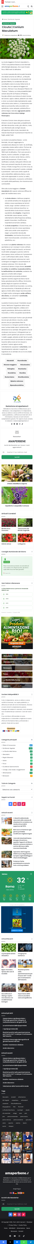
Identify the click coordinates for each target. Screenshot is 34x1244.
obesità (27, 1110)
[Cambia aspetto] (28, 7)
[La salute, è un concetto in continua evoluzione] (17, 12)
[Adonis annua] (9, 538)
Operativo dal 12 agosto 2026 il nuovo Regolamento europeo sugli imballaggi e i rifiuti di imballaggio (22, 855)
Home (5, 19)
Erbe (14, 1106)
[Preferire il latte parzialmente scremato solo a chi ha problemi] (7, 864)
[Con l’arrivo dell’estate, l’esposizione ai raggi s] (17, 1148)
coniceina (22, 369)
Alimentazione (7, 772)
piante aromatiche (18, 1119)
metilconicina (24, 377)
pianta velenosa (17, 381)
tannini (4, 1126)
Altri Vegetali (5, 1100)
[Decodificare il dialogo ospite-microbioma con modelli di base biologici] (9, 988)
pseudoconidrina (17, 385)
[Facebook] (14, 424)
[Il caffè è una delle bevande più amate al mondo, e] (6, 1137)
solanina (18, 1123)
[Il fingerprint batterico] (25, 947)
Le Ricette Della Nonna (8, 1110)
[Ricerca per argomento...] (32, 7)
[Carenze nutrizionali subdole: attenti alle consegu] (28, 1158)
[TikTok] (22, 424)
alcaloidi (11, 360)
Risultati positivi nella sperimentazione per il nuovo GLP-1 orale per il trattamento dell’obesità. (25, 975)
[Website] (12, 424)
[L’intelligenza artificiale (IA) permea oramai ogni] (28, 1148)
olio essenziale (6, 1113)
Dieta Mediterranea (16, 1103)
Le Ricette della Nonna (9, 751)
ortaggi (15, 1113)
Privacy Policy (13, 1225)
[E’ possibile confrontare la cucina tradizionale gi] (28, 1137)
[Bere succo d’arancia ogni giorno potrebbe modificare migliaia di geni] (7, 832)
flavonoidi (20, 1106)
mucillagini (20, 1110)
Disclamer (29, 1222)
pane (20, 1113)
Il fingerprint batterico (22, 955)
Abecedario (6, 754)
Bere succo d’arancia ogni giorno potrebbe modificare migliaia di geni (22, 832)
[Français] (13, 1193)
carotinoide (22, 360)
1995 (5, 594)
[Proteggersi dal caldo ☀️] (17, 1137)
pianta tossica (24, 1116)
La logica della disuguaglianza (17, 905)
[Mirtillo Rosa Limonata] (9, 522)
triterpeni (11, 1126)
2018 (5, 607)
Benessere (6, 776)
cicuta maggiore (11, 365)
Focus (4, 763)
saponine (10, 1123)
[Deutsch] (16, 1193)
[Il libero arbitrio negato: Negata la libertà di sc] (17, 1158)
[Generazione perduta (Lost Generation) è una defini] (6, 1148)
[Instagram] (20, 424)
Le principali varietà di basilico (8, 955)
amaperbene (15, 1100)
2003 (5, 598)
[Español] (23, 1193)
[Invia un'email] (18, 35)
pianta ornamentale (12, 1116)
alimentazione (22, 1097)
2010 (5, 603)
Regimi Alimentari (8, 757)
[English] (11, 1193)
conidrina (12, 373)
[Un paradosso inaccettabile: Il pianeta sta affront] (6, 1158)
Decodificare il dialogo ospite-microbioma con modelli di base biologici (7, 998)
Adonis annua (6, 544)
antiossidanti (24, 1100)
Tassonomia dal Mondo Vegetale (23, 529)
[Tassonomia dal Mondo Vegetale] (25, 522)
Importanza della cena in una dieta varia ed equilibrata (25, 996)
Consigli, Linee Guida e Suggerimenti (14, 769)
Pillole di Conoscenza (9, 745)
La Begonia (21, 544)
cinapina (11, 369)
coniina (23, 373)
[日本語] (20, 1193)
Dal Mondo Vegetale (14, 19)
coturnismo (10, 377)
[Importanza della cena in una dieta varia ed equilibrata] (25, 988)
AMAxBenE (12, 1228)
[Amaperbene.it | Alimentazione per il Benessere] (12, 6)
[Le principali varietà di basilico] (9, 947)
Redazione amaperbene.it (11, 35)
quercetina (28, 1119)
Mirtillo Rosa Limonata (6, 529)
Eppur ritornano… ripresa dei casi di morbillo (8, 972)
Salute (5, 760)
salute (4, 1123)
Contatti (21, 1231)
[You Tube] (17, 424)
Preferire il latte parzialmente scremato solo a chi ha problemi (21, 863)
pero (3, 1116)
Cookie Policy (23, 1225)
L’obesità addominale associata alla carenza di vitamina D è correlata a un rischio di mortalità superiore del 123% (22, 822)
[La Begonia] (25, 538)
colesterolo (5, 1103)
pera (26, 1113)
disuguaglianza (6, 1106)
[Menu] (2, 7)
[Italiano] (18, 1193)
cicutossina (25, 365)
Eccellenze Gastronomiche (11, 766)
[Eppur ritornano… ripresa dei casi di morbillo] (9, 963)
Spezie (25, 1123)
